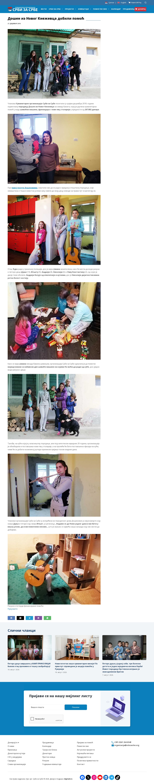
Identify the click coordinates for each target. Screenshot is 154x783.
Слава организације (17, 764)
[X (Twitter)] (20, 618)
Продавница (129, 9)
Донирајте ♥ (13, 742)
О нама (11, 746)
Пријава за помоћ (85, 742)
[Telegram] (29, 618)
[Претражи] (145, 2)
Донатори (47, 753)
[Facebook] (11, 618)
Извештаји (83, 9)
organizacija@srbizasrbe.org (126, 745)
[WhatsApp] (47, 618)
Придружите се (84, 757)
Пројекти (69, 9)
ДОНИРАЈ (142, 9)
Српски (111, 2)
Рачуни (45, 760)
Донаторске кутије (16, 753)
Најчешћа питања (85, 753)
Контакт (81, 764)
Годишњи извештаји (51, 764)
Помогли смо (100, 9)
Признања (12, 750)
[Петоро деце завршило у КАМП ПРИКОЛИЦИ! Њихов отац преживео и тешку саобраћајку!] (30, 647)
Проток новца (48, 757)
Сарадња (12, 760)
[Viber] (38, 618)
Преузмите (12, 609)
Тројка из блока (49, 750)
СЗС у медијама (15, 757)
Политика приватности (87, 760)
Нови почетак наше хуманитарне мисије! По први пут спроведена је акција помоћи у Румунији (76, 666)
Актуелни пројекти (86, 750)
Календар (116, 9)
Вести (44, 9)
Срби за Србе (55, 9)
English (123, 2)
